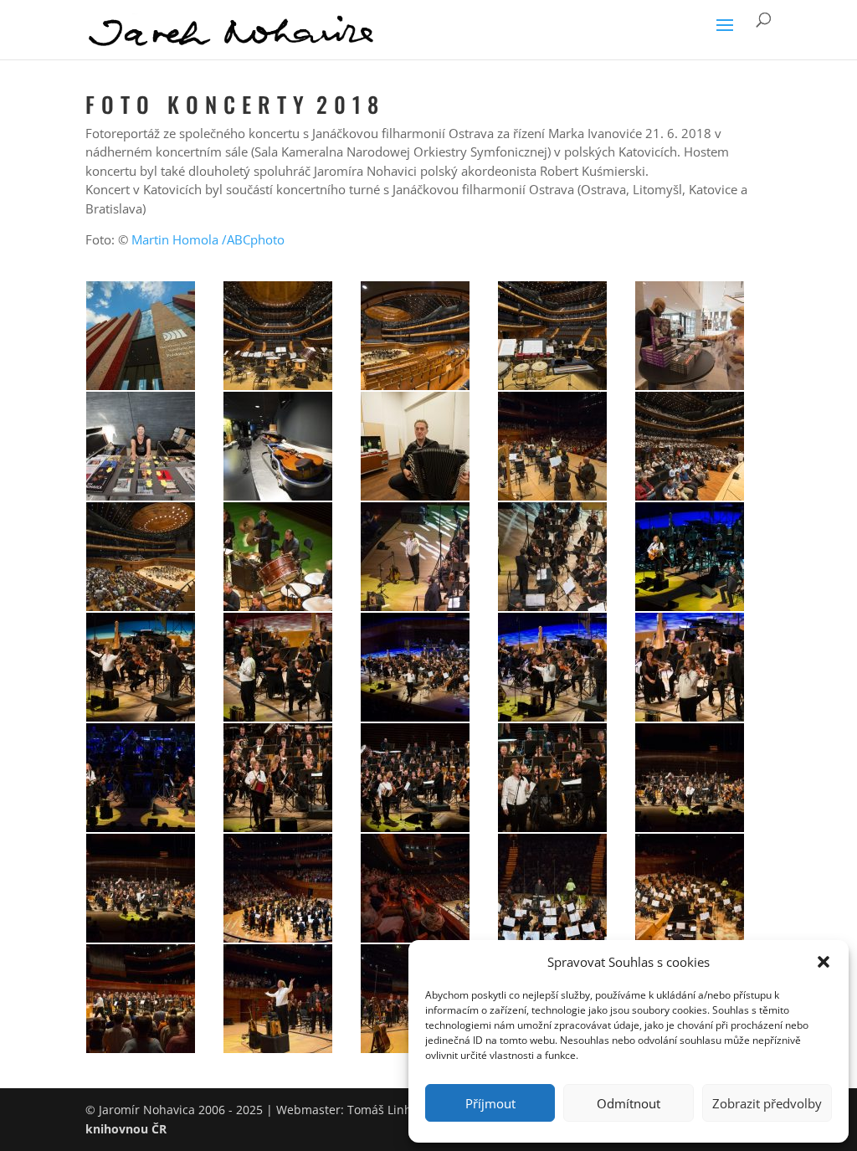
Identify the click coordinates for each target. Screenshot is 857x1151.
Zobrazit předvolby (767, 1103)
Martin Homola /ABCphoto (208, 239)
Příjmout (490, 1103)
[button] (823, 961)
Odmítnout (628, 1103)
